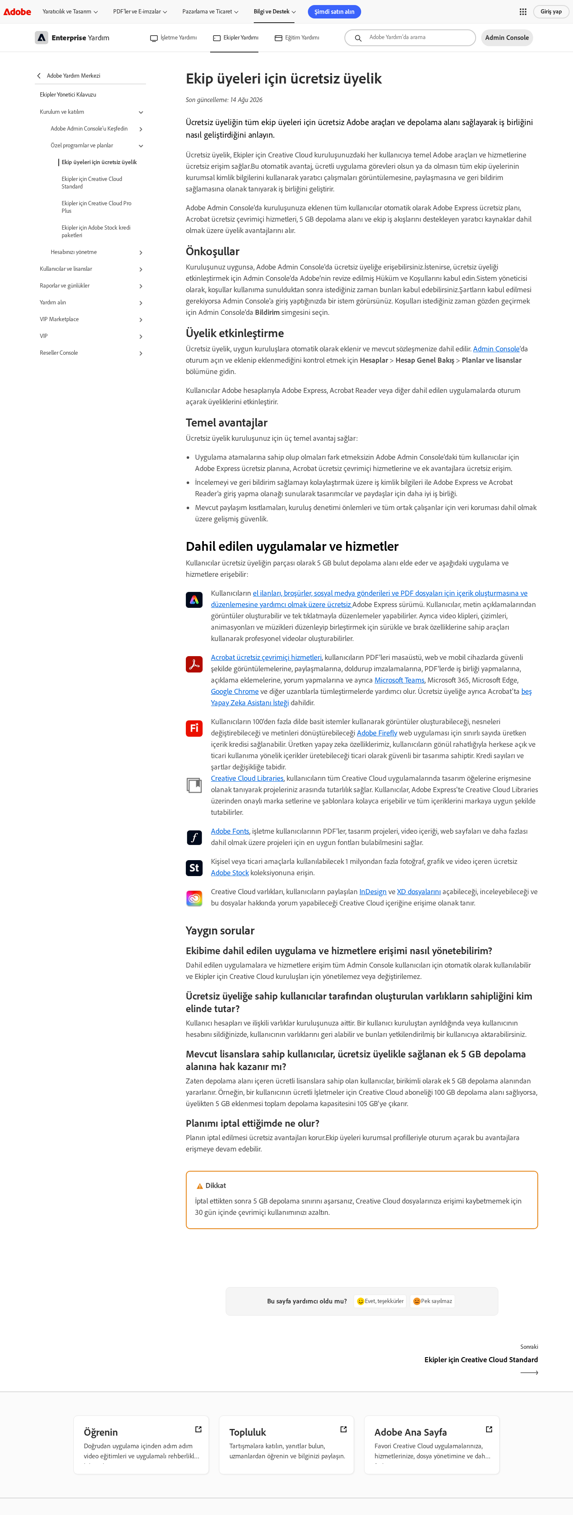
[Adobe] (17, 11)
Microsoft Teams (400, 680)
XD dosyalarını (419, 891)
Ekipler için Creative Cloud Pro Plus (96, 207)
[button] (523, 11)
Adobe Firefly (377, 733)
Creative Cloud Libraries (247, 778)
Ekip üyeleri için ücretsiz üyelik (99, 162)
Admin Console (496, 348)
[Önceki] (273, 1367)
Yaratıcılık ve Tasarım (67, 11)
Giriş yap (551, 11)
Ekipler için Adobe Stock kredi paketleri (96, 231)
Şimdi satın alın (334, 12)
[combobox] (410, 37)
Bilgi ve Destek (271, 11)
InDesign (373, 891)
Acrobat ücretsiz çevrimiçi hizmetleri (266, 657)
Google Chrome (235, 691)
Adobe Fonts (230, 831)
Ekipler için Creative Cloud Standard (92, 182)
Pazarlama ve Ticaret (207, 11)
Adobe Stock (230, 872)
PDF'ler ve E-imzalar (137, 11)
